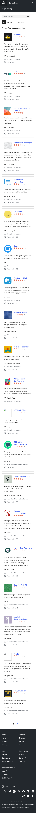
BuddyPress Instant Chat (18, 181)
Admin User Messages (23, 143)
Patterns (22, 745)
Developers (6, 758)
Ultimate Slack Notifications (19, 380)
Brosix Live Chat (20, 278)
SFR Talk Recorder (21, 347)
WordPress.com (8, 768)
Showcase (22, 735)
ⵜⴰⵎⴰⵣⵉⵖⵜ (10, 787)
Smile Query (18, 212)
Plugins (21, 741)
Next (21, 724)
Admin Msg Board (21, 312)
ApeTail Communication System (20, 618)
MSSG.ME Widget (21, 410)
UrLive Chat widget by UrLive (20, 443)
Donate (22, 758)
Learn (4, 751)
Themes (22, 738)
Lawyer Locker (20, 691)
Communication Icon (22, 477)
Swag (22, 761)
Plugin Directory (7, 9)
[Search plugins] (28, 16)
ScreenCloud (19, 34)
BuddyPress (7, 778)
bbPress (6, 774)
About (4, 735)
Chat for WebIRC (20, 585)
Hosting (4, 741)
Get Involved (23, 751)
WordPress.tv (7, 761)
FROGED (17, 71)
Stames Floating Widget (20, 512)
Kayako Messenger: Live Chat (22, 109)
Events (21, 755)
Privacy (4, 745)
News (4, 738)
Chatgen (17, 246)
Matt (4, 771)
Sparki (16, 654)
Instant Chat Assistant (23, 548)
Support (4, 755)
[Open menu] (33, 3)
